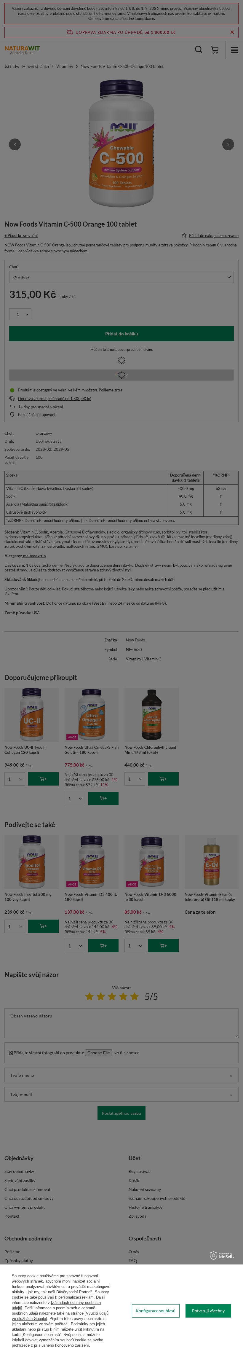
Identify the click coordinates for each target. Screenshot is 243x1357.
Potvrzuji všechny (208, 1310)
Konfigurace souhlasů (155, 1310)
